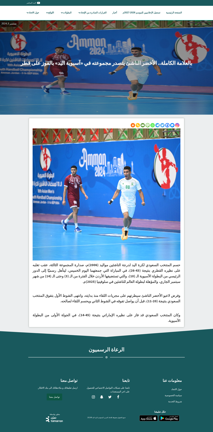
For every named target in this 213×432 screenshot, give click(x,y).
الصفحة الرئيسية (174, 12)
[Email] (143, 125)
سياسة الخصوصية (173, 395)
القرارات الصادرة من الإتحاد (93, 12)
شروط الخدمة (175, 401)
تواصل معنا (54, 396)
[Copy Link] (138, 125)
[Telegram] (157, 125)
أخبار (114, 12)
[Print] (133, 125)
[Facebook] (167, 125)
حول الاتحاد (34, 12)
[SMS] (147, 125)
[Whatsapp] (152, 125)
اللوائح (51, 12)
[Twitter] (162, 125)
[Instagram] (177, 125)
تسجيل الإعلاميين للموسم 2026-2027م (141, 12)
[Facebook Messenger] (172, 125)
